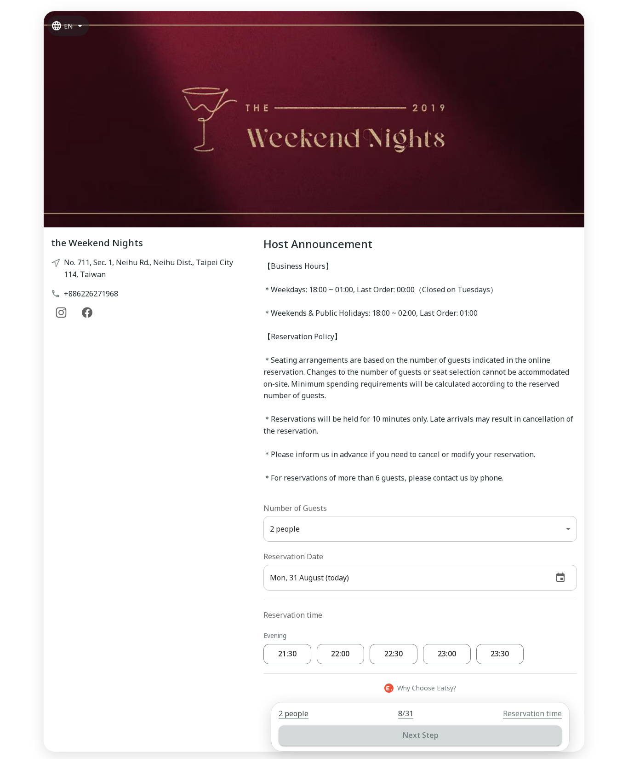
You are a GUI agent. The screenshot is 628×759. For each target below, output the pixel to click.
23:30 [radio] (500, 654)
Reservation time (532, 713)
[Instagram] (61, 312)
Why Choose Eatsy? (427, 688)
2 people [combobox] (285, 529)
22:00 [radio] (340, 654)
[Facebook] (87, 312)
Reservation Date (293, 556)
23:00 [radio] (447, 654)
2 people (293, 713)
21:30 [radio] (287, 654)
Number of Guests (295, 508)
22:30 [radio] (393, 654)
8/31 (405, 713)
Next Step (420, 735)
